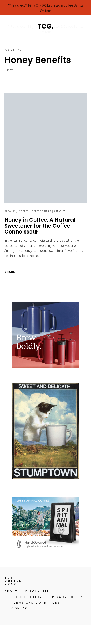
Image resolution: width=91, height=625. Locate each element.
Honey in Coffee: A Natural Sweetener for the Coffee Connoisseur (40, 225)
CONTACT (21, 608)
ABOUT (11, 591)
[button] (85, 26)
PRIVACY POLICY (66, 597)
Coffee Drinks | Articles (49, 211)
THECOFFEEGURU (13, 581)
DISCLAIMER (37, 591)
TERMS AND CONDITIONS (36, 603)
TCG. (45, 26)
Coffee (23, 211)
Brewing (10, 211)
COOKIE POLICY (26, 597)
